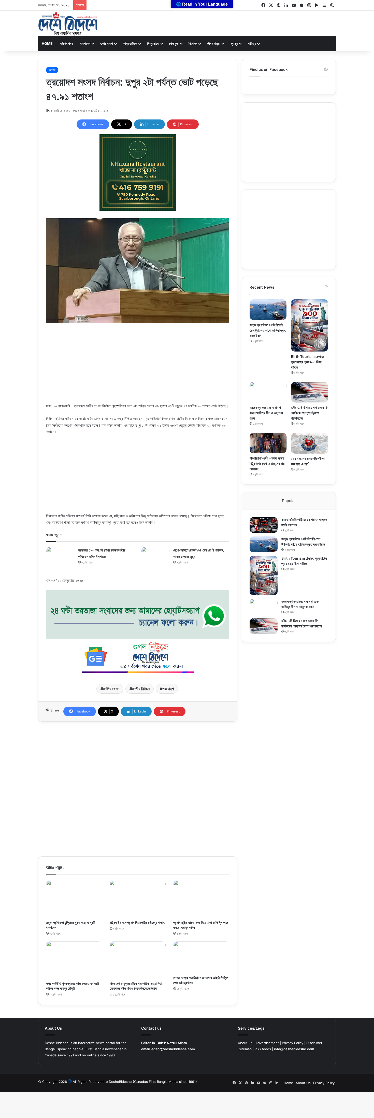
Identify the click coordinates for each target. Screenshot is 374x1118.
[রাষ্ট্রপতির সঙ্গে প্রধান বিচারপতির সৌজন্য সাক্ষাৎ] (138, 899)
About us (245, 1043)
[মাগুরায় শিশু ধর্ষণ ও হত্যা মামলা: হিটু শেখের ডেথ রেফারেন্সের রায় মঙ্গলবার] (268, 443)
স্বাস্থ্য (234, 43)
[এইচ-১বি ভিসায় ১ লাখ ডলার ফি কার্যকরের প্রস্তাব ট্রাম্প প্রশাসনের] (309, 392)
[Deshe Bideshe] (67, 24)
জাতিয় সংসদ (111, 688)
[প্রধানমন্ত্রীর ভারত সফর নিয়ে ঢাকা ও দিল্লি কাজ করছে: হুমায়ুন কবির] (201, 899)
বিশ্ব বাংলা (153, 43)
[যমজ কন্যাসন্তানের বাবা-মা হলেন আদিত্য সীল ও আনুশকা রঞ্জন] (268, 392)
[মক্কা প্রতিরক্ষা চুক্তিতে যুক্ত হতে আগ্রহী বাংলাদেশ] (74, 899)
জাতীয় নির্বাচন (141, 688)
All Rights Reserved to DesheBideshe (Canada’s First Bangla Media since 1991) (135, 1082)
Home (47, 43)
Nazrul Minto (177, 1043)
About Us (303, 1083)
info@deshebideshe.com (294, 1049)
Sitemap (245, 1049)
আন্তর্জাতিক (130, 43)
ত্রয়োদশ (168, 688)
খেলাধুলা (174, 43)
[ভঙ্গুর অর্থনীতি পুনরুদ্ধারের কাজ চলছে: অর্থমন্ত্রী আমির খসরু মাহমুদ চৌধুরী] (74, 960)
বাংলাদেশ (85, 43)
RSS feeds (263, 1049)
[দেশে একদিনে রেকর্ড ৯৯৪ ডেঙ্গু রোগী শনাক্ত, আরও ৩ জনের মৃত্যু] (155, 555)
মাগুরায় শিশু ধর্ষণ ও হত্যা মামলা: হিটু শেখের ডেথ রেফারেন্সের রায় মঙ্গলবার (267, 463)
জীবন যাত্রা (213, 43)
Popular (289, 500)
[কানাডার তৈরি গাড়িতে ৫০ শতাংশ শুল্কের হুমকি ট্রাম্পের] (264, 525)
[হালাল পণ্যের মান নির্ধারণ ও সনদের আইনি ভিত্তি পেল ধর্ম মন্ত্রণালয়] (201, 957)
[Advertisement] (137, 367)
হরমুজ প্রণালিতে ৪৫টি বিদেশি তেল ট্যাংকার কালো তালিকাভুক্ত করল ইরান (268, 330)
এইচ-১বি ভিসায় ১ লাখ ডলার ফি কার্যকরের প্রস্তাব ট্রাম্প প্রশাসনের (309, 412)
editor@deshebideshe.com (173, 1049)
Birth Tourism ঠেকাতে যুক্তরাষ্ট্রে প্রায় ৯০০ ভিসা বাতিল (307, 361)
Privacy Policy (292, 1043)
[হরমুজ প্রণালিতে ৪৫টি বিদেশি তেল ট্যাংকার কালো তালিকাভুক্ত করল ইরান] (268, 309)
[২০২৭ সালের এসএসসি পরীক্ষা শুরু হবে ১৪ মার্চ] (309, 443)
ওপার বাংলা (106, 43)
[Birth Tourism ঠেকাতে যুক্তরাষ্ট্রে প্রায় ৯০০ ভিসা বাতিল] (309, 325)
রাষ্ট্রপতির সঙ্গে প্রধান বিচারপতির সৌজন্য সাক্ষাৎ (137, 922)
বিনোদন (193, 43)
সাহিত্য (252, 43)
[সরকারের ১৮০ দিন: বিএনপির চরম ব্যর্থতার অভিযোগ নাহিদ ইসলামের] (60, 554)
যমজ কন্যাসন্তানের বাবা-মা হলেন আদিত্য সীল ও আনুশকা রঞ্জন (266, 412)
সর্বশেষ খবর (66, 43)
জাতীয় (52, 70)
